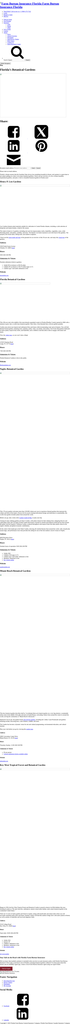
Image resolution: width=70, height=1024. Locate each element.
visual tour (62, 237)
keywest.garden (4, 954)
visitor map (9, 335)
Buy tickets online (9, 560)
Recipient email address (7, 168)
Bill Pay (6, 16)
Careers (6, 31)
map (13, 248)
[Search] (17, 58)
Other (9, 28)
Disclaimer (10, 37)
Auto (8, 24)
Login (5, 13)
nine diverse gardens (29, 719)
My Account (7, 986)
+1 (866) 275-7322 (17, 11)
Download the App (9, 981)
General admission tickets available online (16, 754)
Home (9, 26)
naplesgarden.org (5, 567)
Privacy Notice (8, 982)
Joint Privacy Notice (13, 39)
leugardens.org (4, 275)
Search (6, 60)
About (5, 32)
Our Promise (7, 21)
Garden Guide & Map (25, 518)
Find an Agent (8, 19)
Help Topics (10, 41)
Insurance (6, 23)
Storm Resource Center (14, 44)
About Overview (12, 36)
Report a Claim (8, 15)
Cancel (38, 168)
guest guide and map (15, 237)
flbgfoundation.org (5, 365)
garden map (29, 729)
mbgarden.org (4, 761)
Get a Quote (7, 29)
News (9, 34)
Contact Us (10, 42)
